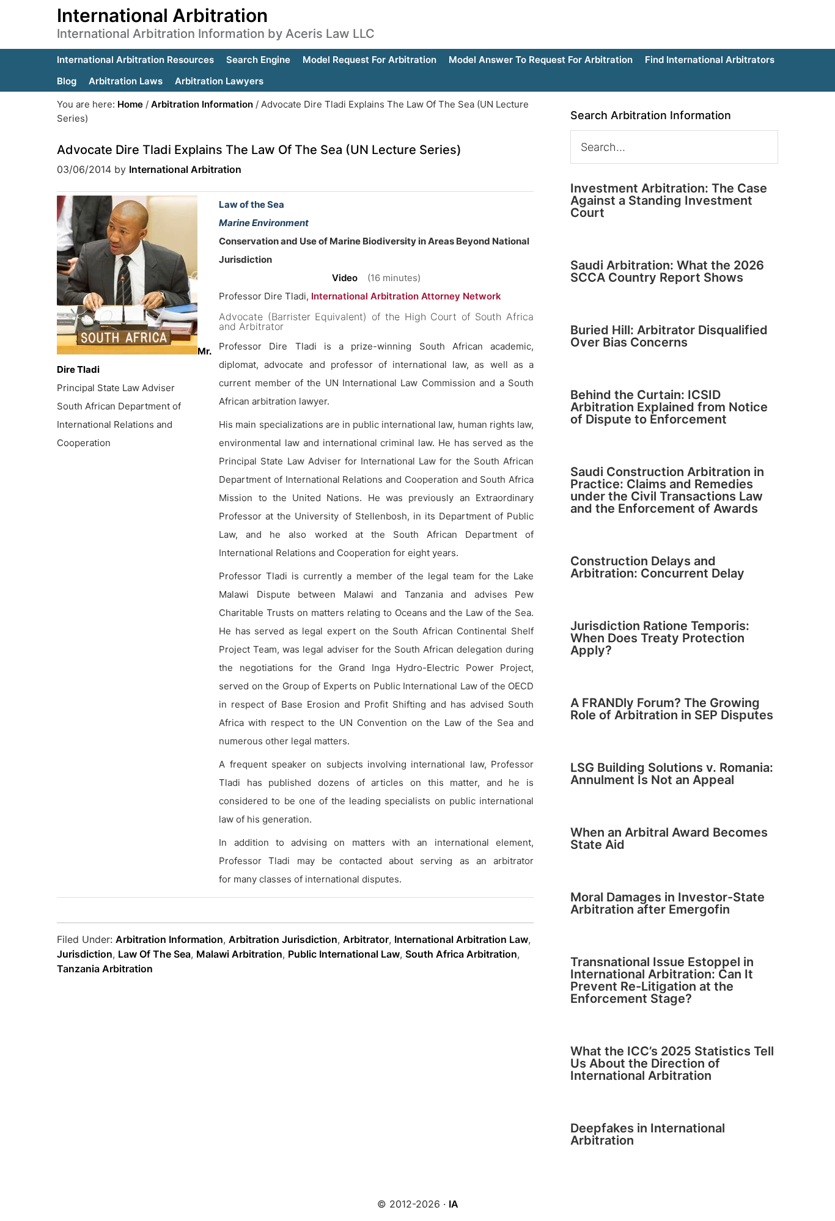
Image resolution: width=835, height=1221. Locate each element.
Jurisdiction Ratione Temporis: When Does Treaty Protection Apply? (659, 638)
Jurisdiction (84, 954)
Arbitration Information (169, 939)
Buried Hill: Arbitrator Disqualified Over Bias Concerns (669, 336)
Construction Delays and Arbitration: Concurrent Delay (657, 567)
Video (345, 278)
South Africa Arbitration (461, 954)
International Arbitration (162, 15)
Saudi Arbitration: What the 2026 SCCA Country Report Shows (667, 271)
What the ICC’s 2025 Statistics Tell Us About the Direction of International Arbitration (672, 1063)
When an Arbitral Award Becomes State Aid (669, 838)
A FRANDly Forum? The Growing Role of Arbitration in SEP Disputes (671, 708)
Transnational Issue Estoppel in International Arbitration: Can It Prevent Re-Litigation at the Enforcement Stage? (662, 980)
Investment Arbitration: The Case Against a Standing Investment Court (668, 200)
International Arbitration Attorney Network (406, 296)
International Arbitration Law (461, 939)
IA (453, 1204)
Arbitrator (366, 939)
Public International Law (344, 954)
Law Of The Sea (154, 954)
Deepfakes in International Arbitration (647, 1134)
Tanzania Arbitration (105, 969)
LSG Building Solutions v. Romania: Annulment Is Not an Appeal (671, 773)
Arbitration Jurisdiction (283, 939)
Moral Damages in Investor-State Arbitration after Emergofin (667, 903)
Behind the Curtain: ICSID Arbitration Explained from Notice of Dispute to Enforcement (669, 407)
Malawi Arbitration (239, 954)
